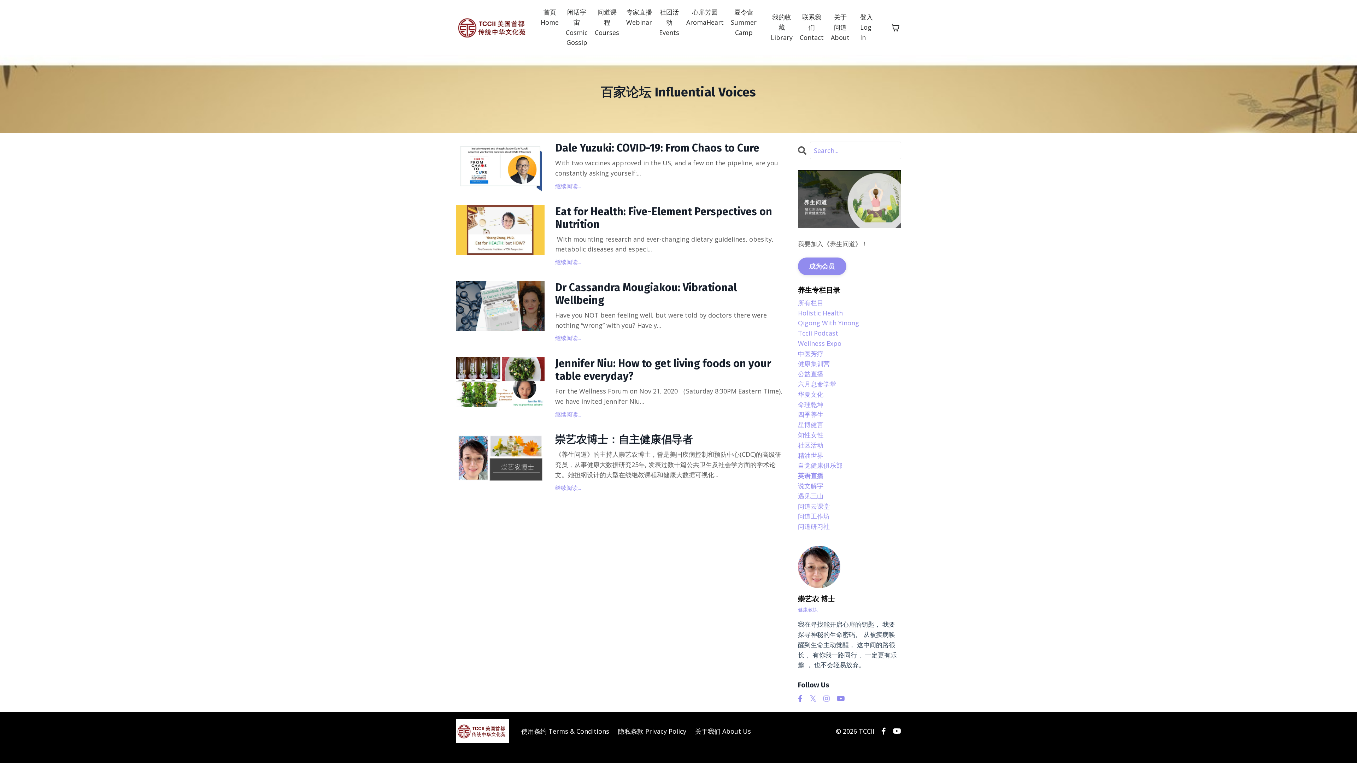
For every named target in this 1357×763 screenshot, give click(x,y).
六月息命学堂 (817, 384)
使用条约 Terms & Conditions (565, 731)
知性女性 (810, 435)
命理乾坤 (810, 404)
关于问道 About (840, 27)
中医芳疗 (810, 353)
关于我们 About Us (723, 731)
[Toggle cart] (895, 27)
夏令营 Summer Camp (744, 22)
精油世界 (810, 455)
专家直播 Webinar (639, 17)
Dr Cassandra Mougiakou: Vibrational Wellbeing (646, 294)
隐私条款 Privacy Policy (652, 731)
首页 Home (550, 17)
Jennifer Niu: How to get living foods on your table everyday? (663, 370)
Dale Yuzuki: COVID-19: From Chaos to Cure (657, 148)
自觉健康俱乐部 (820, 465)
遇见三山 (810, 496)
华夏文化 (810, 394)
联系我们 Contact (812, 27)
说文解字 (810, 485)
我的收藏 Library (782, 27)
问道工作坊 (814, 516)
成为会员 (822, 266)
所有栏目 (810, 302)
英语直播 (810, 475)
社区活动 (810, 445)
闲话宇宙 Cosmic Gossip (577, 27)
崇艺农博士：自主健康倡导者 (624, 439)
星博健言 (810, 424)
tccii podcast (818, 333)
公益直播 (810, 373)
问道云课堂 (814, 506)
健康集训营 (814, 363)
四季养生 (810, 414)
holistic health (820, 313)
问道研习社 (814, 526)
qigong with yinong (828, 323)
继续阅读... (568, 186)
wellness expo (819, 343)
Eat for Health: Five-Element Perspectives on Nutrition (663, 218)
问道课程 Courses (607, 22)
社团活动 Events (669, 22)
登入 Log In (866, 27)
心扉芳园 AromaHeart (705, 17)
